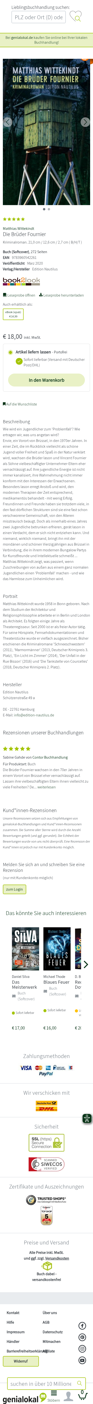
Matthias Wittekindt (18, 228)
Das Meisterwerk (24, 984)
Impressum (16, 1331)
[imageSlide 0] (44, 209)
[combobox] (41, 1383)
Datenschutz (53, 1331)
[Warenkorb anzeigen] (83, 1398)
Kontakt (13, 1312)
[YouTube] (82, 1361)
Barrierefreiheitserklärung (23, 1351)
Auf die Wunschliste (21, 404)
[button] (53, 1397)
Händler (13, 1341)
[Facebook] (82, 1326)
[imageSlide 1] (49, 209)
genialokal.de (22, 37)
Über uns (50, 1312)
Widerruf (21, 1361)
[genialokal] (24, 1398)
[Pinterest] (82, 1338)
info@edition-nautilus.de (34, 715)
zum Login (14, 889)
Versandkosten (57, 1258)
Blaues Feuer (56, 982)
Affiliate (49, 1351)
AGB (46, 1322)
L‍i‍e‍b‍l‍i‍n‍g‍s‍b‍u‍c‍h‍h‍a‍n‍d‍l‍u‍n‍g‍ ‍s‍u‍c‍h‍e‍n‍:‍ (40, 7)
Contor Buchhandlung (50, 757)
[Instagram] (82, 1349)
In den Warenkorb (46, 380)
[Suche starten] (79, 1383)
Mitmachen (52, 1341)
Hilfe (10, 1322)
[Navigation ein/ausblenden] (68, 1396)
